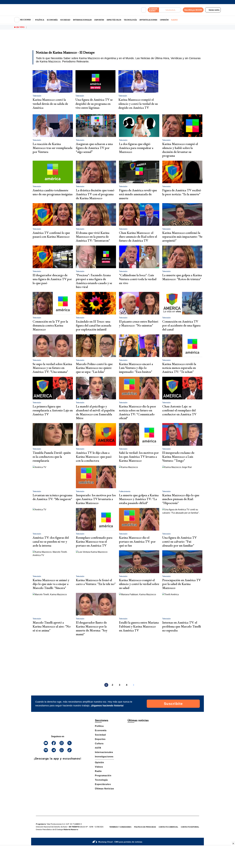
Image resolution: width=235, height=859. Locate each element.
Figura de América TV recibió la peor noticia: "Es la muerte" (181, 192)
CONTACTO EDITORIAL (190, 827)
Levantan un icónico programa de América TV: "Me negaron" (52, 497)
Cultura (99, 743)
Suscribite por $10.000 (193, 10)
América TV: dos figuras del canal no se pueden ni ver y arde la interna (51, 541)
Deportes (99, 20)
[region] (117, 42)
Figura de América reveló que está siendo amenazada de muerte (138, 194)
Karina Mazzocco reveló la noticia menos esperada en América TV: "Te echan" (179, 368)
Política (39, 20)
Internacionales (82, 20)
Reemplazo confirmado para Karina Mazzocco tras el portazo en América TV (94, 541)
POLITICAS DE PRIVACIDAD (145, 827)
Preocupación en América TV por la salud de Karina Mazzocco (181, 584)
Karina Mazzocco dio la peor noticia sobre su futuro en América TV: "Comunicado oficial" (137, 412)
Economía (52, 20)
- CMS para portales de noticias (120, 842)
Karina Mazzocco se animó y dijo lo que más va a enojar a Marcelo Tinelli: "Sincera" (51, 584)
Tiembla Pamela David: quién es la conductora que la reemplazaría (52, 456)
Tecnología (130, 20)
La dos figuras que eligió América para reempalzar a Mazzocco (136, 148)
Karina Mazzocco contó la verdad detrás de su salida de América (50, 104)
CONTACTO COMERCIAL (168, 827)
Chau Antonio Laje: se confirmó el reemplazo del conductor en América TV (179, 410)
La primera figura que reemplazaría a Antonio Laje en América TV (53, 410)
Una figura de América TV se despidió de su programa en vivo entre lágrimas (94, 104)
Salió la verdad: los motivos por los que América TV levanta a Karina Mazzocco (139, 456)
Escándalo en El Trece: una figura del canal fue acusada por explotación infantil (93, 325)
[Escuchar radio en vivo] (170, 9)
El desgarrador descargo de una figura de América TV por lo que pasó (52, 279)
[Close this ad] (233, 843)
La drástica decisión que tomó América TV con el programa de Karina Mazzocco (95, 194)
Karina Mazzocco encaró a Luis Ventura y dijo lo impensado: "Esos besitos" (136, 368)
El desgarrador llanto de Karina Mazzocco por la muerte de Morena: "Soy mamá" (91, 628)
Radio (174, 20)
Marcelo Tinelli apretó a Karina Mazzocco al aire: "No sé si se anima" (52, 626)
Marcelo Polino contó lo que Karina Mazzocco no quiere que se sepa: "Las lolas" (94, 368)
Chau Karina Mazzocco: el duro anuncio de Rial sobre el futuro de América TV (138, 237)
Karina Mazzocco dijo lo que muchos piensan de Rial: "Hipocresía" (180, 499)
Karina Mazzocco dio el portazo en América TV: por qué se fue (137, 541)
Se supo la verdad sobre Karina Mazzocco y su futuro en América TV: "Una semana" (52, 368)
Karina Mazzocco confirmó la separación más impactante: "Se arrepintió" (182, 237)
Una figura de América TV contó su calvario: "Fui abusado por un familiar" (179, 541)
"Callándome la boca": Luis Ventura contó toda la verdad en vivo (137, 279)
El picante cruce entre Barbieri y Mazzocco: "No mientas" (138, 323)
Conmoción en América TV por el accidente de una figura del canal (181, 325)
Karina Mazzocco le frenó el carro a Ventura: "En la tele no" (96, 582)
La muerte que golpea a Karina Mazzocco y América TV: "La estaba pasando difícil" (139, 499)
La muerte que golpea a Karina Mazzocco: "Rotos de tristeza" (182, 277)
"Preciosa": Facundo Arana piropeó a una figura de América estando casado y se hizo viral (94, 281)
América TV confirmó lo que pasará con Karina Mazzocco (51, 235)
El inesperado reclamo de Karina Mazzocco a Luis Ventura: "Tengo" (178, 456)
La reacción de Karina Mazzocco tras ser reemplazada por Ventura (52, 148)
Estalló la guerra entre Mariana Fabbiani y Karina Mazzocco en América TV (139, 626)
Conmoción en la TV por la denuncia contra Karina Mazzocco (50, 325)
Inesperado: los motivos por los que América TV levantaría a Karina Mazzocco (96, 499)
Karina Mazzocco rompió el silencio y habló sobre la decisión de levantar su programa (180, 150)
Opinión (164, 20)
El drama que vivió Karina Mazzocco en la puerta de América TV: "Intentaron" (93, 237)
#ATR (98, 748)
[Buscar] (143, 10)
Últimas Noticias (104, 788)
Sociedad (65, 20)
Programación (103, 775)
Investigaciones (148, 20)
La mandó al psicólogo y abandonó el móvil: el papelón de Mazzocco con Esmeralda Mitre (95, 412)
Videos (99, 767)
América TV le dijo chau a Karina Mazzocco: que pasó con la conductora (94, 456)
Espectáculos (114, 20)
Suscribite (173, 704)
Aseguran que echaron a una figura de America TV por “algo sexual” (94, 148)
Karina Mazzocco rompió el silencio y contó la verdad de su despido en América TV (138, 104)
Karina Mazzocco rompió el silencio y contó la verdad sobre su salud (139, 584)
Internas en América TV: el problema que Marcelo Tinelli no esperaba (181, 626)
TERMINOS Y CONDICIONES (120, 827)
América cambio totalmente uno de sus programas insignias (52, 192)
